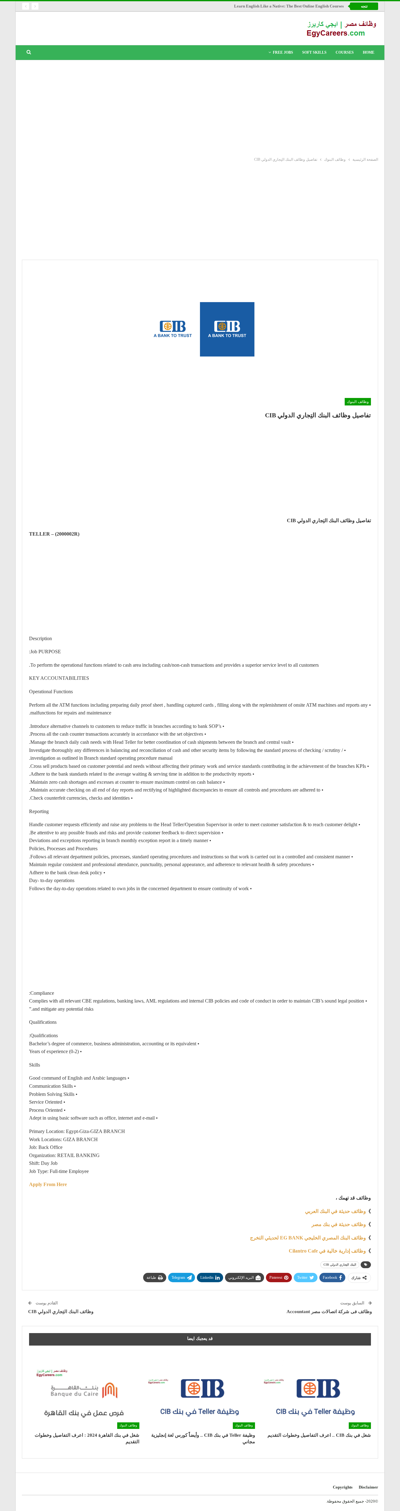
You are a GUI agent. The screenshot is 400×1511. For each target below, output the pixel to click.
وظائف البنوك (358, 401)
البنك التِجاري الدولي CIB (339, 1264)
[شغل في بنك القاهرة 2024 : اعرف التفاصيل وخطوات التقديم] (84, 1390)
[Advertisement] (200, 107)
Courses (345, 52)
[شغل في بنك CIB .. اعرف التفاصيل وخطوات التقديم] (316, 1390)
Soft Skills (314, 52)
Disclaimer (368, 1487)
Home (368, 52)
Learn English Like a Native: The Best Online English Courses (289, 6)
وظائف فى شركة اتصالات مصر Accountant (329, 1311)
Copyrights (342, 1487)
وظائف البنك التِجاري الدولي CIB (60, 1311)
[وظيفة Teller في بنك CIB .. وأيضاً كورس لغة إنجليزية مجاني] (200, 1390)
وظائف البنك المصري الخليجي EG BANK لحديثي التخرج (308, 1237)
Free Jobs (283, 52)
